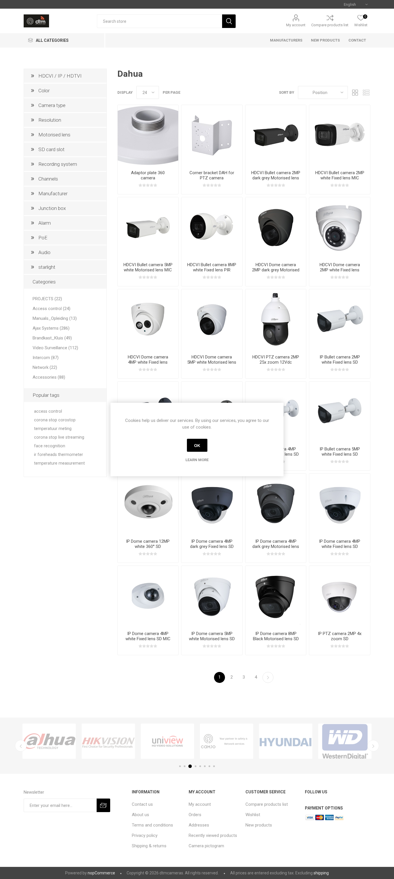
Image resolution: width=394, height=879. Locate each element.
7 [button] (209, 766)
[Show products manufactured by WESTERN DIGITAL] (345, 741)
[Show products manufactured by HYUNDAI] (285, 741)
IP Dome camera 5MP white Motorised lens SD (212, 636)
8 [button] (214, 766)
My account (295, 25)
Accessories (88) (49, 377)
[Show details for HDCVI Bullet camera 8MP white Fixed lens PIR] (211, 227)
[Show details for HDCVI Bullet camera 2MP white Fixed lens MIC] (339, 135)
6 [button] (205, 766)
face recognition (49, 446)
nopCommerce (101, 873)
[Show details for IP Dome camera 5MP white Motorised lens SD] (211, 596)
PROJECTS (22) (47, 298)
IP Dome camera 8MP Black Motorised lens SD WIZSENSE (276, 639)
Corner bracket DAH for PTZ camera (212, 175)
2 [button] (184, 766)
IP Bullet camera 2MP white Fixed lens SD (340, 359)
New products (258, 825)
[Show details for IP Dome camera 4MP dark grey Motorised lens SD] (275, 504)
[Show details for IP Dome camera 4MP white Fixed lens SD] (339, 504)
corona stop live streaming (59, 437)
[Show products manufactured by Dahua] (49, 741)
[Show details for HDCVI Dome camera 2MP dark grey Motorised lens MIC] (275, 227)
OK (197, 445)
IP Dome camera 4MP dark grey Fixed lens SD (212, 544)
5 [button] (200, 766)
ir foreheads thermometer (58, 454)
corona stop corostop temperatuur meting (55, 424)
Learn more (197, 460)
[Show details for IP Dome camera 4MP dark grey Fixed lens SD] (211, 504)
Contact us (142, 804)
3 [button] (190, 766)
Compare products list (329, 25)
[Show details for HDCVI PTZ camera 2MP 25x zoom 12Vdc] (275, 319)
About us (140, 814)
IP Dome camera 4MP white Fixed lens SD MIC (147, 636)
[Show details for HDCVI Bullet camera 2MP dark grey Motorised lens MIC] (275, 135)
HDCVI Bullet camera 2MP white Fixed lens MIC (339, 175)
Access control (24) (51, 308)
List (366, 92)
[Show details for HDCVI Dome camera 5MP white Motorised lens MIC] (211, 319)
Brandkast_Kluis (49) (52, 338)
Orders (195, 814)
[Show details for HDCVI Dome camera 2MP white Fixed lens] (339, 227)
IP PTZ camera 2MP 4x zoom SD (339, 636)
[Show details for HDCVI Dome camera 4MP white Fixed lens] (148, 319)
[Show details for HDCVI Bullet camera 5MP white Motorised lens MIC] (148, 227)
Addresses (199, 825)
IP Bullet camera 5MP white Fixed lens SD (340, 451)
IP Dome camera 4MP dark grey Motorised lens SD (275, 546)
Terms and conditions (152, 825)
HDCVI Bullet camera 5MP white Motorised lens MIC (147, 267)
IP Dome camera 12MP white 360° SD (148, 544)
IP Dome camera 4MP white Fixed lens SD (339, 544)
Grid (355, 92)
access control (48, 411)
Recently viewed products (213, 835)
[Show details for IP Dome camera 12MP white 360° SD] (148, 504)
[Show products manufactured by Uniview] (167, 741)
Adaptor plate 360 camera (148, 175)
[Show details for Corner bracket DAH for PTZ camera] (211, 135)
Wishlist (252, 814)
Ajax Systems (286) (51, 328)
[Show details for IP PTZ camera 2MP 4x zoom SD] (339, 596)
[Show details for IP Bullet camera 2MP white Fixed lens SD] (339, 319)
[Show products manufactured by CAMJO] (226, 741)
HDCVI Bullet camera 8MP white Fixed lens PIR (211, 267)
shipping (321, 873)
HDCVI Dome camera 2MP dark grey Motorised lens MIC (275, 270)
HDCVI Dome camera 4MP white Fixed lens (148, 359)
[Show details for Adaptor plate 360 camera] (148, 135)
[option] (49, 741)
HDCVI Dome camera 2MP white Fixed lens (340, 267)
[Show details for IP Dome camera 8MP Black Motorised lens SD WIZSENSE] (275, 596)
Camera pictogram (206, 845)
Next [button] (373, 746)
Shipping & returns (149, 845)
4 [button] (195, 766)
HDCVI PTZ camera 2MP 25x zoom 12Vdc (275, 359)
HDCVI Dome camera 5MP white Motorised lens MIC (211, 362)
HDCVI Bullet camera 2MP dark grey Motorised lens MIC (275, 178)
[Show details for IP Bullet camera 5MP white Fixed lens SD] (339, 412)
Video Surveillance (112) (55, 347)
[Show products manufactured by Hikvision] (108, 741)
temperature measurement (59, 463)
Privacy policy (144, 835)
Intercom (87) (46, 357)
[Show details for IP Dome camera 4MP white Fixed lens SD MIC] (148, 596)
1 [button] (180, 766)
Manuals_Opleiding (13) (55, 318)
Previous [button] (21, 746)
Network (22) (45, 367)
